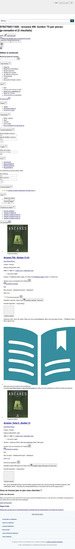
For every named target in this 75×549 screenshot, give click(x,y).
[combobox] (10, 41)
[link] (1, 49)
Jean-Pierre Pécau (15, 388)
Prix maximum (5, 177)
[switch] (4, 190)
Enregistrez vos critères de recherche (52, 510)
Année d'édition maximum (8, 137)
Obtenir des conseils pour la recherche (11, 510)
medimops (30, 442)
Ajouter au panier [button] (8, 316)
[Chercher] (72, 20)
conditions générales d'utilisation (54, 542)
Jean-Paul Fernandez (28, 388)
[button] (18, 58)
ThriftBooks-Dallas (39, 277)
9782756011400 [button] (11, 36)
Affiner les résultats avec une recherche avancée (16, 38)
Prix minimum (4, 174)
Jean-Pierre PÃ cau (9, 261)
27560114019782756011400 (24, 271)
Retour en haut (37, 514)
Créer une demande (6, 503)
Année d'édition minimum (7, 133)
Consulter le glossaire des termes (32, 510)
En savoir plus (4, 99)
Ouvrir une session (64, 3)
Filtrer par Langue (5, 150)
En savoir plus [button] (4, 222)
